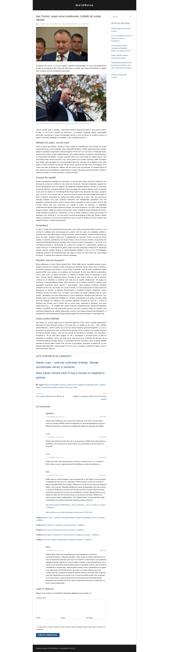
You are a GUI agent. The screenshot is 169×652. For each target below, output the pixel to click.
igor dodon (73, 387)
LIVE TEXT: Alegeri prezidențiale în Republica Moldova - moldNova (67, 540)
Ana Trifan (41, 24)
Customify (72, 648)
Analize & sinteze (70, 24)
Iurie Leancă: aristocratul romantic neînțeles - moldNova (63, 530)
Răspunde (102, 416)
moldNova (84, 5)
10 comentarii (85, 24)
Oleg (48, 434)
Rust (48, 454)
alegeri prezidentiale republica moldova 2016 (60, 385)
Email (63, 618)
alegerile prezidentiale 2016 (88, 385)
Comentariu (41, 598)
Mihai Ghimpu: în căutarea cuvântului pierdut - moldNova (64, 525)
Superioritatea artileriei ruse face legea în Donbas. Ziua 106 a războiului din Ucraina (121, 65)
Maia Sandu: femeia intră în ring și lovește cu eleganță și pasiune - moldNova (71, 535)
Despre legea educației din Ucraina (121, 30)
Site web (89, 618)
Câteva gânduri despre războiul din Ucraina (119, 56)
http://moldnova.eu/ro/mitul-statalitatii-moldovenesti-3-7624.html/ (69, 512)
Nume (38, 618)
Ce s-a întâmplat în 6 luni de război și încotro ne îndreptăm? (121, 38)
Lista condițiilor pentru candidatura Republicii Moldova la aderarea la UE (121, 48)
